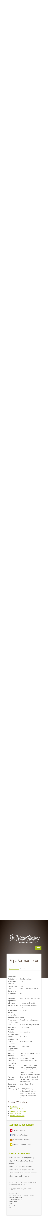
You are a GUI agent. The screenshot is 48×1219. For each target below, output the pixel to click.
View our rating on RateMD (22, 1144)
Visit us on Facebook (20, 1135)
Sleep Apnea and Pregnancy (19, 1176)
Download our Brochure (21, 1140)
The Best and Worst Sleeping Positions (23, 1173)
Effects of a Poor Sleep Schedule (21, 1166)
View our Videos (19, 1130)
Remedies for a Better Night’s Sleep (21, 1158)
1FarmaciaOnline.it (16, 1109)
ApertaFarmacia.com (17, 1116)
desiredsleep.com (15, 1197)
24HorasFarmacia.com (18, 1111)
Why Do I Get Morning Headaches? (21, 1169)
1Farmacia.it (14, 1107)
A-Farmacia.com (15, 1113)
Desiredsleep (14, 969)
